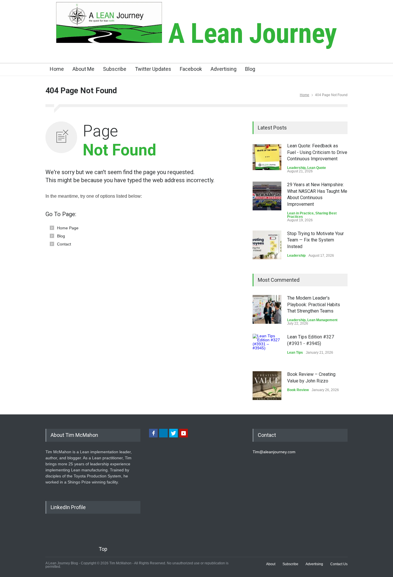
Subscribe (114, 69)
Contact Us (339, 564)
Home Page (68, 228)
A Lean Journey (249, 33)
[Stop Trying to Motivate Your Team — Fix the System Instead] (267, 245)
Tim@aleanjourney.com (274, 452)
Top (103, 549)
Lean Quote (316, 168)
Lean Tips (295, 353)
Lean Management (322, 320)
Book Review (298, 390)
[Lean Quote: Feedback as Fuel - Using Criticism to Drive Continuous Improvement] (267, 157)
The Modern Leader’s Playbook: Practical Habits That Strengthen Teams (313, 304)
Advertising (223, 69)
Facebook (191, 69)
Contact (64, 244)
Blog (250, 69)
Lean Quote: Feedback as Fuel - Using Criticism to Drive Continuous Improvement (317, 152)
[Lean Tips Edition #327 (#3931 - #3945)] (267, 348)
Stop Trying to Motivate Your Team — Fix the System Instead (315, 240)
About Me (83, 69)
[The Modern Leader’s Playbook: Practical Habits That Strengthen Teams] (267, 309)
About (270, 564)
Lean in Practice (300, 213)
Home (57, 69)
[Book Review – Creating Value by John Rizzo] (267, 385)
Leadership (296, 168)
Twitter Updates (153, 69)
